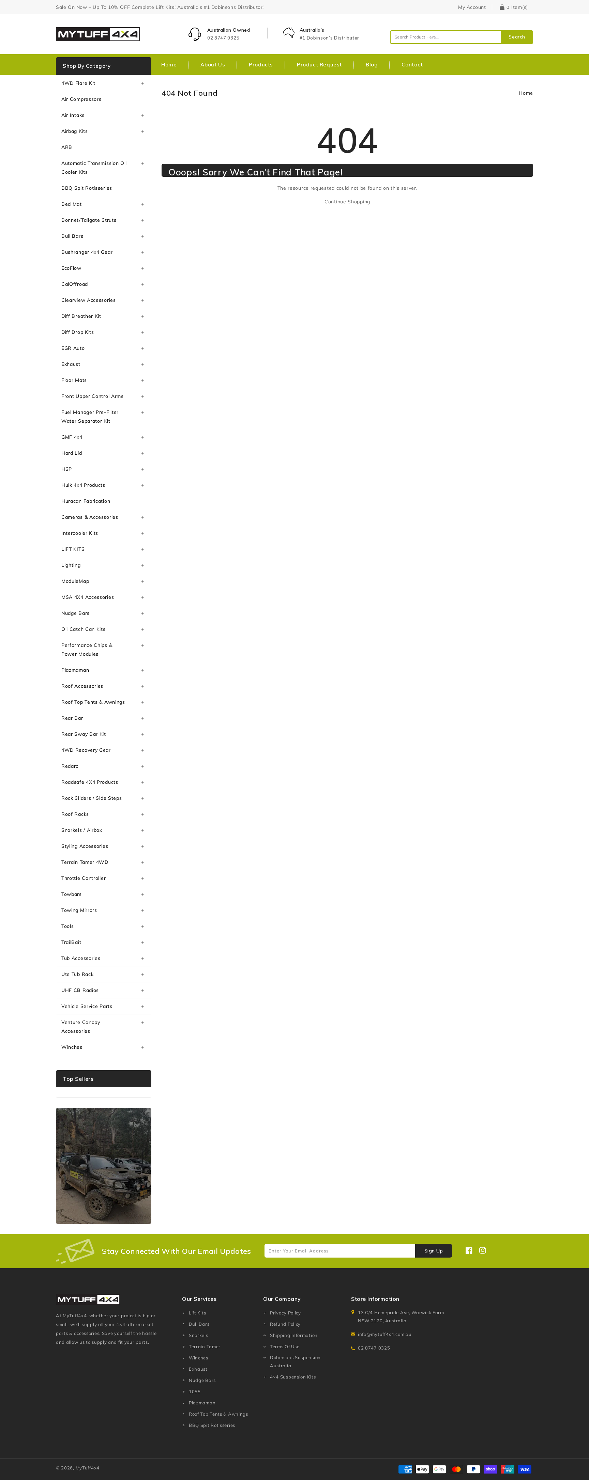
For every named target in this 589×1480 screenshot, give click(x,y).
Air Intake (73, 115)
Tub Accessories (81, 958)
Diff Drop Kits (77, 332)
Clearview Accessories (88, 300)
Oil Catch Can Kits (83, 629)
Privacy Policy (285, 1312)
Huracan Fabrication (85, 501)
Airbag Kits (74, 131)
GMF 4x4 (71, 437)
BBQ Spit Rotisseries (86, 188)
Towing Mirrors (79, 910)
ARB (66, 147)
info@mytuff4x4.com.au (385, 1334)
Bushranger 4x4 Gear (86, 252)
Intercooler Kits (79, 533)
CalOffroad (74, 284)
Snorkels (198, 1335)
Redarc (69, 766)
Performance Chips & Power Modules (86, 649)
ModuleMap (75, 581)
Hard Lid (71, 453)
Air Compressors (81, 99)
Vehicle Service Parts (86, 1006)
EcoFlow (71, 268)
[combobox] (461, 37)
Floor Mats (74, 380)
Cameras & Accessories (89, 517)
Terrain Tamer (205, 1346)
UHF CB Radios (80, 990)
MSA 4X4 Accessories (87, 597)
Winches (71, 1047)
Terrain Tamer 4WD (84, 862)
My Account (472, 7)
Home (526, 93)
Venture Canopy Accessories (80, 1026)
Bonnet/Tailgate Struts (88, 220)
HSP (66, 469)
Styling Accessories (84, 846)
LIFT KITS (73, 549)
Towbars (71, 894)
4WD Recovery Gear (86, 750)
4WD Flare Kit (78, 83)
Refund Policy (285, 1324)
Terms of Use (284, 1346)
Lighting (71, 565)
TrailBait (71, 942)
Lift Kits (197, 1312)
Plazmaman (75, 670)
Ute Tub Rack (77, 974)
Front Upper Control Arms (92, 396)
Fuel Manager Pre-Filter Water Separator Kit (90, 416)
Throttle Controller (83, 878)
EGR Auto (73, 348)
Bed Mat (71, 204)
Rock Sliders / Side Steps (91, 798)
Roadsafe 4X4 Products (89, 782)
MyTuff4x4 (88, 1467)
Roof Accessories (82, 686)
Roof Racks (75, 814)
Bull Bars (72, 236)
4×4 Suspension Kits (293, 1377)
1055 (195, 1391)
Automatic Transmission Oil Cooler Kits (94, 167)
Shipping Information (294, 1335)
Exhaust (70, 364)
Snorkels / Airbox (81, 830)
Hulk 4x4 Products (83, 485)
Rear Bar (72, 718)
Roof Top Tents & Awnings (93, 702)
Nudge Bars (75, 613)
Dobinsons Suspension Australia (295, 1361)
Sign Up (433, 1251)
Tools (67, 926)
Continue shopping (347, 202)
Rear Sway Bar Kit (83, 734)
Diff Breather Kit (81, 316)
